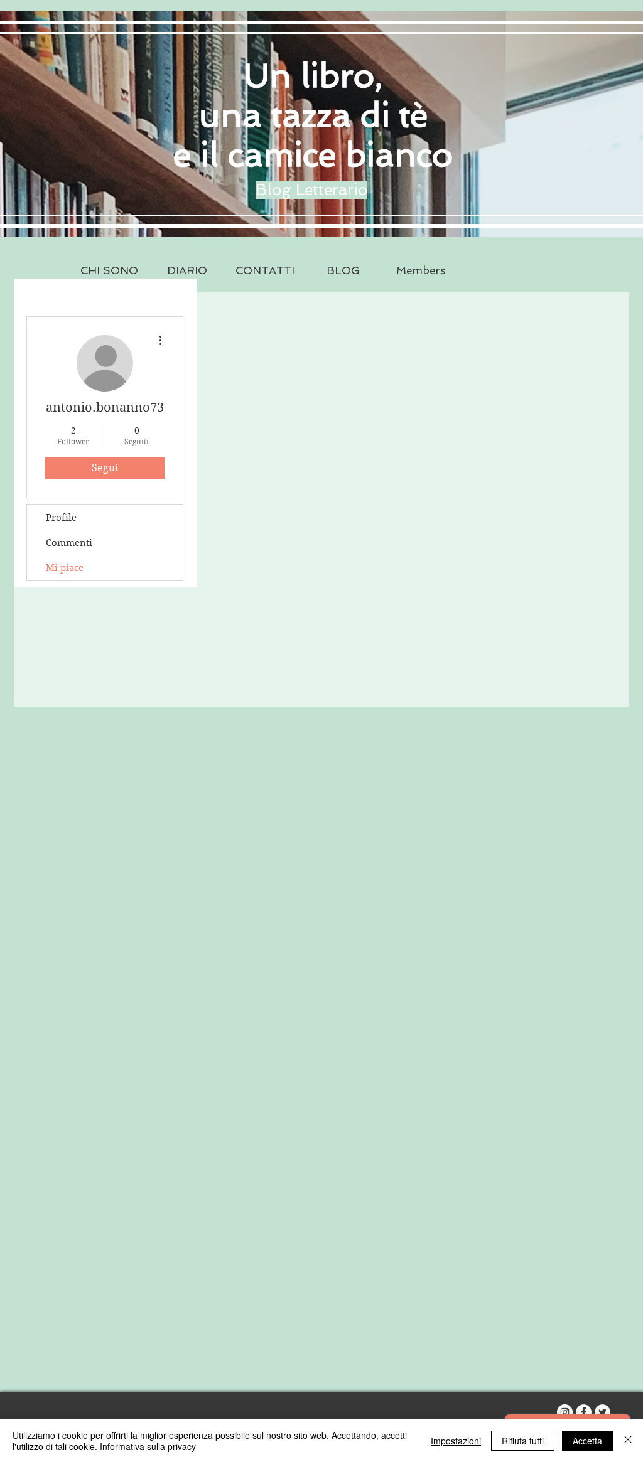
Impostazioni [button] (456, 1440)
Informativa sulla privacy (148, 1446)
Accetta (587, 1440)
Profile (61, 517)
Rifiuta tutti (523, 1440)
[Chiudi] (627, 1440)
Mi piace (65, 568)
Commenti (69, 542)
